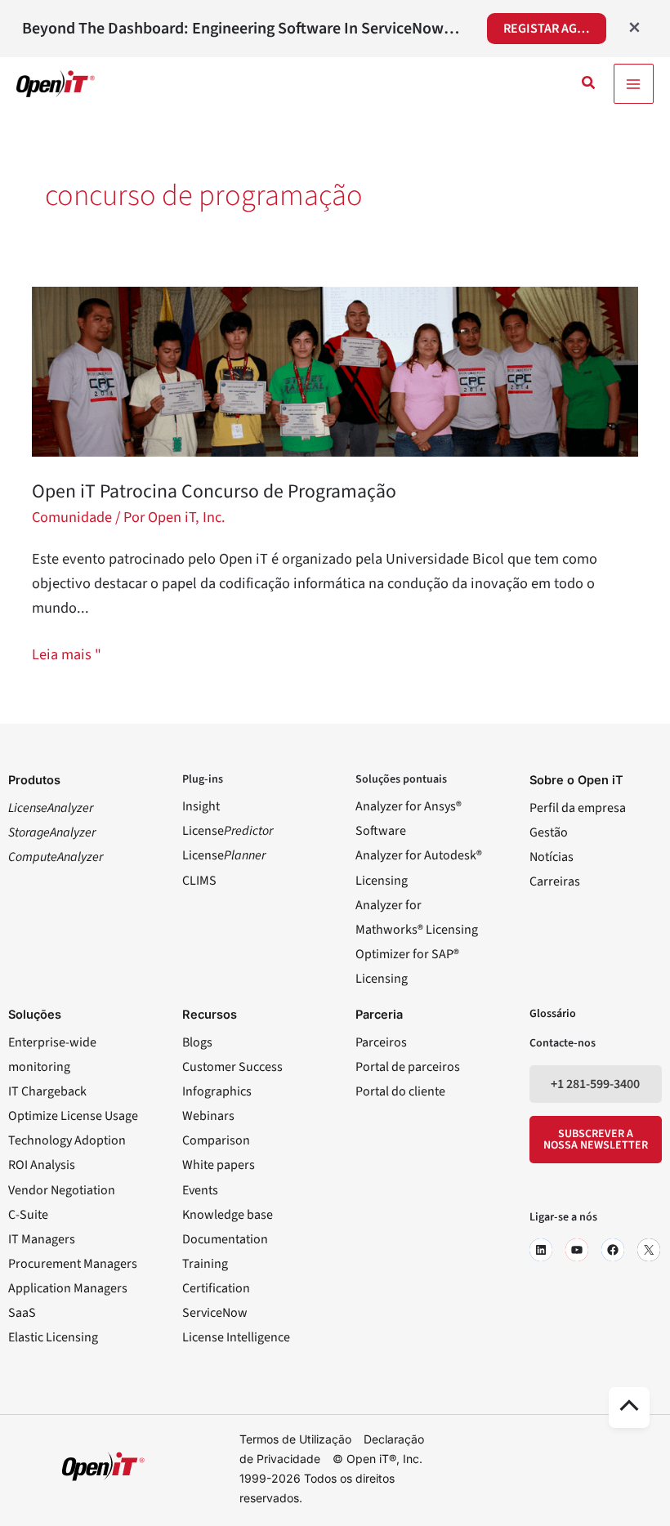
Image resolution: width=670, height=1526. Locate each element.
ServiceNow (215, 1313)
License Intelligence (236, 1337)
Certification (216, 1288)
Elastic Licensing (53, 1337)
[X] (648, 1249)
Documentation (225, 1239)
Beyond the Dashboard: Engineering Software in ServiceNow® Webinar (243, 28)
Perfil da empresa (577, 808)
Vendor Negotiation (61, 1190)
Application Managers (67, 1288)
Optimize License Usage (73, 1116)
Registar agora (552, 29)
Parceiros (381, 1042)
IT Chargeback (47, 1091)
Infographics (217, 1091)
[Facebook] (612, 1249)
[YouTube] (576, 1249)
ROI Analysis (41, 1165)
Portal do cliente (400, 1091)
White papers (218, 1165)
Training (205, 1264)
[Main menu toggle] (634, 84)
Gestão (548, 832)
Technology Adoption (67, 1140)
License (227, 831)
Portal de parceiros (407, 1067)
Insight (201, 806)
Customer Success (232, 1067)
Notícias (551, 857)
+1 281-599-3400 (595, 1084)
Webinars (208, 1116)
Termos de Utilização (295, 1439)
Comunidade (72, 517)
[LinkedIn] (540, 1249)
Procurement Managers (72, 1264)
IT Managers (41, 1239)
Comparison (216, 1140)
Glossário (552, 1014)
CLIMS (199, 881)
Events (200, 1190)
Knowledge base (227, 1215)
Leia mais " (66, 653)
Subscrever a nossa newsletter (595, 1139)
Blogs (197, 1042)
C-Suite (28, 1215)
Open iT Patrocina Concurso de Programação (214, 491)
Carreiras (554, 881)
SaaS (22, 1313)
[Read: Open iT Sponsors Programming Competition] (335, 370)
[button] (589, 84)
